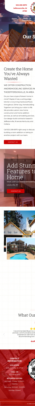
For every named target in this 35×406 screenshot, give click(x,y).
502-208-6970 (21, 5)
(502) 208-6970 (14, 375)
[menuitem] (14, 18)
